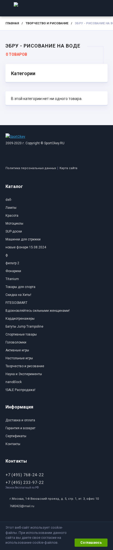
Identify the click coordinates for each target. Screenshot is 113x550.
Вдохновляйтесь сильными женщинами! (37, 311)
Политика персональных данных (30, 168)
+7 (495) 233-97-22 (24, 482)
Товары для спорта (20, 287)
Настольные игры (19, 358)
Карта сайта (68, 168)
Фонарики (13, 271)
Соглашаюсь (91, 543)
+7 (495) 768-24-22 (24, 475)
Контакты (12, 444)
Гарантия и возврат (20, 428)
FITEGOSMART (16, 303)
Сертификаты (15, 436)
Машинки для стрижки (23, 239)
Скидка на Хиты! (18, 295)
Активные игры (17, 350)
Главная (12, 23)
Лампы (10, 208)
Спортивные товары (21, 334)
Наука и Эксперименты (23, 374)
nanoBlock (13, 382)
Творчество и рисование (47, 23)
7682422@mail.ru (22, 506)
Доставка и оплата (20, 420)
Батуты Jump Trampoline (24, 326)
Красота (11, 215)
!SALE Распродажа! (20, 390)
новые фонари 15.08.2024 (25, 247)
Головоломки (15, 342)
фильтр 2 (12, 263)
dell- (8, 200)
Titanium (12, 279)
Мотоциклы (14, 223)
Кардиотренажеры (20, 318)
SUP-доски (13, 231)
